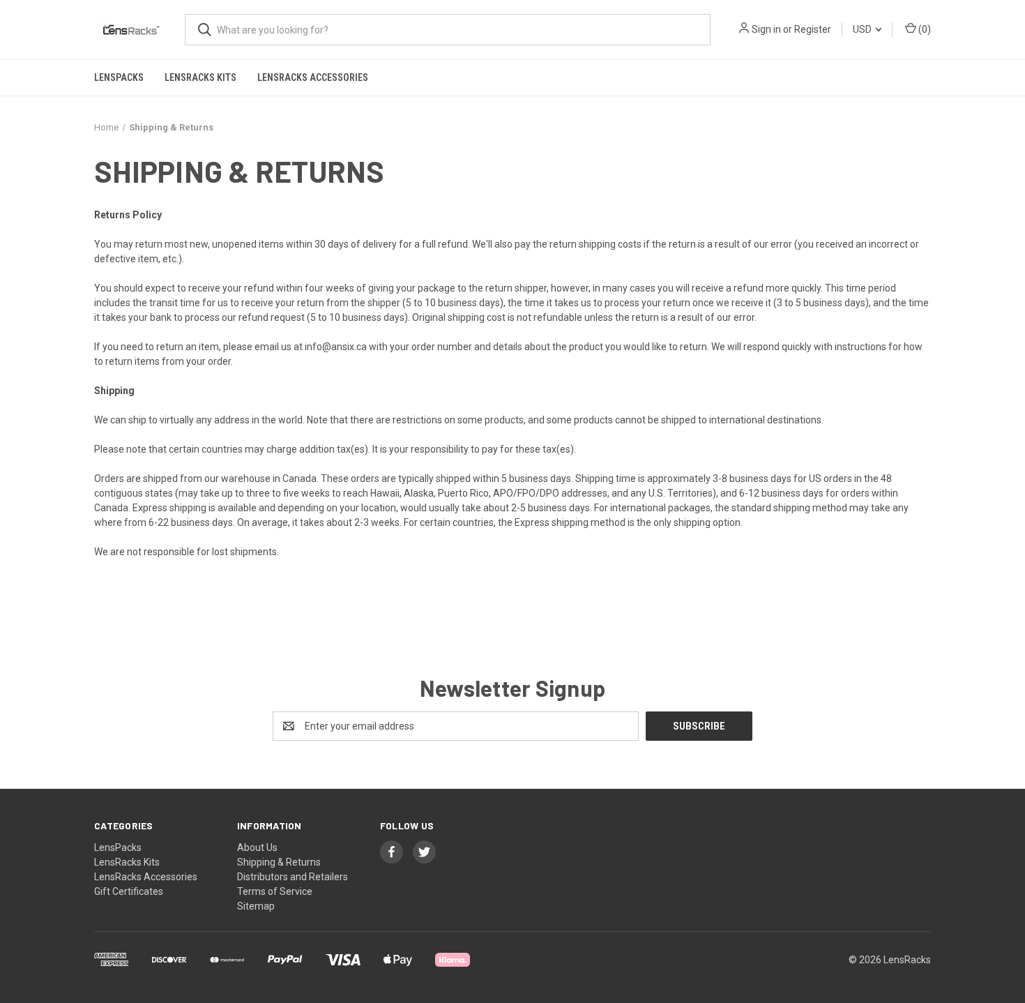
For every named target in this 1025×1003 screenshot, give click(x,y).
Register (812, 29)
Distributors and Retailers (292, 876)
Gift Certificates (128, 891)
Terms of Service (274, 891)
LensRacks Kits (200, 77)
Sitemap (256, 906)
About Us (257, 847)
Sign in (766, 29)
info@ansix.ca (336, 346)
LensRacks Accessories (312, 77)
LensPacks (119, 77)
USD (863, 29)
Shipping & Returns (279, 862)
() (923, 29)
